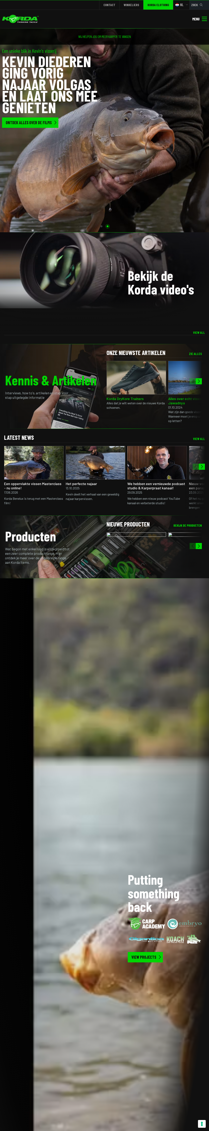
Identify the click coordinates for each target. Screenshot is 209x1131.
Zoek (194, 5)
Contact (109, 5)
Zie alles (195, 354)
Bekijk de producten (187, 525)
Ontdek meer (16, 110)
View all (199, 332)
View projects (143, 957)
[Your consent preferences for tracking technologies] (202, 1124)
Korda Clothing (158, 5)
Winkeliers (131, 5)
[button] (101, 226)
